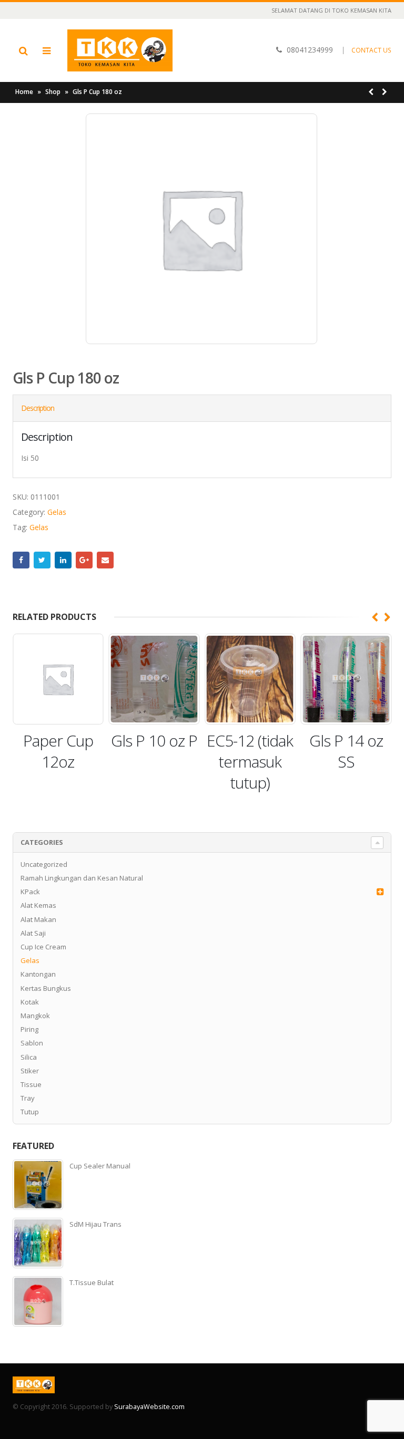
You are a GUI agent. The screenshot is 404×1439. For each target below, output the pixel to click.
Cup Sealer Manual (99, 1166)
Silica (29, 1057)
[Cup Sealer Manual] (38, 1185)
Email (105, 560)
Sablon (32, 1043)
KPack (30, 891)
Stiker (30, 1070)
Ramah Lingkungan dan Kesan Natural (82, 878)
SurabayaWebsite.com (149, 1406)
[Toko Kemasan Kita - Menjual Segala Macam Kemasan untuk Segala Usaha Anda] (120, 50)
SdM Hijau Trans (95, 1224)
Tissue (31, 1084)
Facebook (21, 560)
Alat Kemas (38, 905)
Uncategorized (44, 864)
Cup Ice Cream (43, 946)
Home (24, 91)
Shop (52, 91)
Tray (28, 1098)
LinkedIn (63, 560)
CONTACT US (371, 50)
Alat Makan (38, 919)
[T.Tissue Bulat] (38, 1301)
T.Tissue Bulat (91, 1282)
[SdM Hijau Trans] (38, 1243)
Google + (84, 560)
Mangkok (35, 1015)
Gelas (56, 512)
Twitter (42, 560)
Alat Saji (33, 933)
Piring (29, 1029)
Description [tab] (37, 408)
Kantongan (38, 974)
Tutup (30, 1111)
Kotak (30, 1002)
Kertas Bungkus (46, 988)
